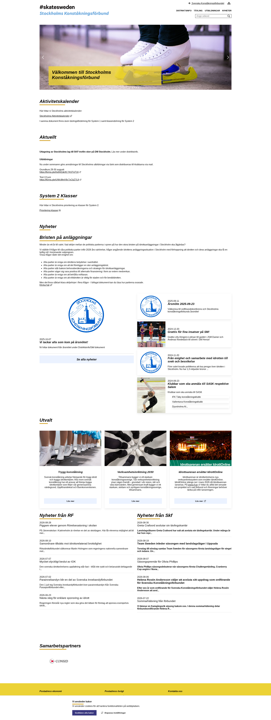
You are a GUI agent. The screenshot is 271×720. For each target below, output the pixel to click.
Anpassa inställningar (115, 713)
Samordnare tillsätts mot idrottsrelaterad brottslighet (70, 543)
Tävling (198, 10)
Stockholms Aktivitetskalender (56, 116)
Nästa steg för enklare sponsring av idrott (64, 597)
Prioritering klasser (50, 210)
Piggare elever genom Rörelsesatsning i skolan (68, 525)
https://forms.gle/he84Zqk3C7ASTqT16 (60, 172)
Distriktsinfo (184, 10)
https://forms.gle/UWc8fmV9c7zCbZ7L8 (60, 180)
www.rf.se (194, 485)
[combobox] (210, 16)
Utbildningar (212, 10)
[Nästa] (215, 57)
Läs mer (70, 501)
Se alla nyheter (87, 359)
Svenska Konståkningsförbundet (207, 3)
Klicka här (46, 285)
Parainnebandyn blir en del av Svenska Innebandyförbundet (76, 579)
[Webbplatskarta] (228, 3)
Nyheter (226, 10)
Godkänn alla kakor (84, 713)
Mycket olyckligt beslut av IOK (58, 561)
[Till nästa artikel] (132, 87)
